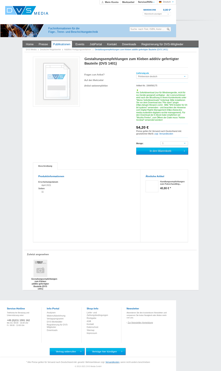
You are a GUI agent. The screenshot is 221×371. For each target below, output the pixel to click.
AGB (89, 321)
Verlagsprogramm (55, 318)
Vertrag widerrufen (66, 351)
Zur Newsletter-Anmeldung (140, 322)
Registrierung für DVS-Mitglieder (57, 326)
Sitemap (90, 330)
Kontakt (90, 324)
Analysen (51, 312)
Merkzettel (128, 2)
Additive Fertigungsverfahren (78, 49)
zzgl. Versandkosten (163, 134)
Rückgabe (91, 318)
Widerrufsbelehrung (56, 316)
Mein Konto (112, 2)
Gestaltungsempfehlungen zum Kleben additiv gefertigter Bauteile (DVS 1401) (40, 281)
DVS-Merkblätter (54, 322)
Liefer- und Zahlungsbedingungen (97, 313)
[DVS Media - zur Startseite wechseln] (27, 10)
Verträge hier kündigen (104, 351)
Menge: (139, 143)
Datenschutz (92, 327)
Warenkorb (149, 10)
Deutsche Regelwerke (50, 49)
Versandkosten (112, 362)
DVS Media (31, 49)
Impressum (92, 333)
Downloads (52, 330)
